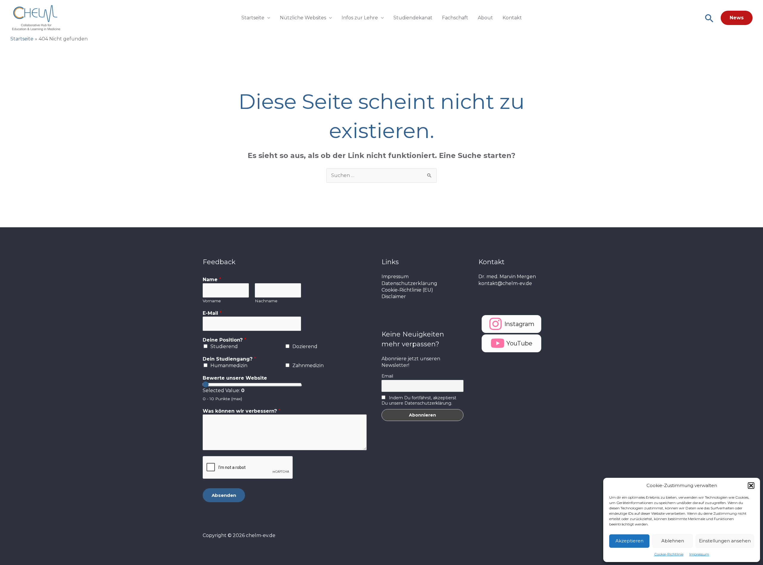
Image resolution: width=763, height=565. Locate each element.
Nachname (266, 300)
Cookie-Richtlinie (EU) (407, 290)
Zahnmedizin (308, 365)
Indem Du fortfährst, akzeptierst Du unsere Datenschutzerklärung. (419, 400)
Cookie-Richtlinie (668, 554)
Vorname (212, 300)
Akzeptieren (629, 541)
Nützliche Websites (303, 18)
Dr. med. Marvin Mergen (507, 276)
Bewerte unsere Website (235, 378)
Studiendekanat (412, 18)
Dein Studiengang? (229, 359)
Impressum (699, 554)
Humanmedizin (228, 365)
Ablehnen (672, 541)
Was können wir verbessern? (241, 411)
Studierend (224, 346)
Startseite (252, 18)
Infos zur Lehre (360, 18)
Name (212, 279)
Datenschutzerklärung (409, 283)
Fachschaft (455, 18)
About (485, 18)
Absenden (224, 495)
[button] (751, 486)
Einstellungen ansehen (725, 541)
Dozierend (304, 346)
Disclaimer (394, 296)
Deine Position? (224, 340)
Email (387, 376)
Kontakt (512, 18)
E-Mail (212, 313)
